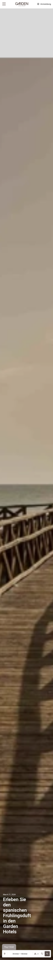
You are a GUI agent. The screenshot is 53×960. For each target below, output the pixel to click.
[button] (47, 953)
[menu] (4, 4)
